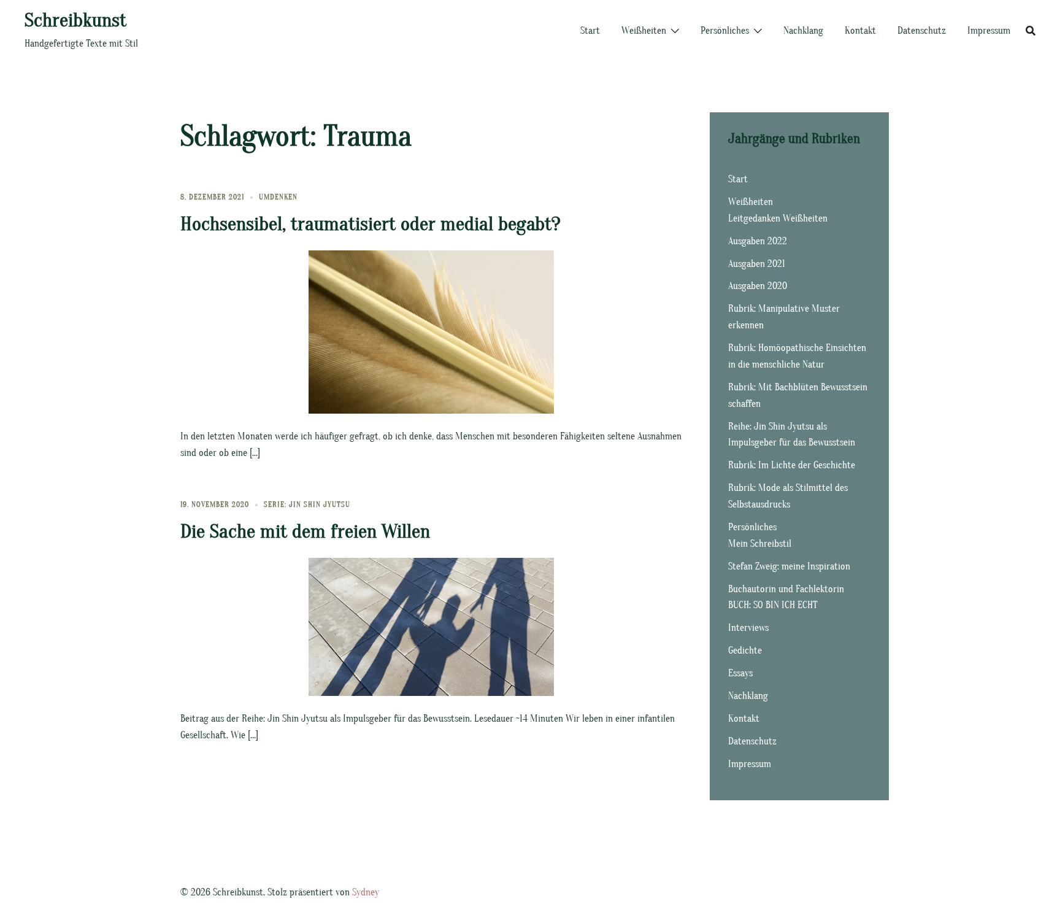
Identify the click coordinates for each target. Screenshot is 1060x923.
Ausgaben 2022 (757, 241)
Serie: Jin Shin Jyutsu (307, 504)
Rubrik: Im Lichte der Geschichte (791, 465)
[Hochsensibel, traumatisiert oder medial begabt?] (431, 331)
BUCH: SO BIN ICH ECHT (773, 605)
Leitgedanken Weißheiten (778, 218)
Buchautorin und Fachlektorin (786, 589)
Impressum (988, 30)
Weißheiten (643, 30)
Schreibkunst (75, 20)
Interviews (748, 627)
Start (590, 30)
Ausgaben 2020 (757, 286)
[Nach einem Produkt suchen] (1030, 31)
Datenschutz (921, 30)
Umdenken (278, 197)
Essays (740, 673)
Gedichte (745, 650)
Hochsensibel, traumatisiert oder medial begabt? (370, 223)
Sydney (365, 892)
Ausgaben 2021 (756, 263)
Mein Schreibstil (759, 543)
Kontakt (860, 30)
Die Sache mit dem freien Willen (305, 531)
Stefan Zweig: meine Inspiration (789, 566)
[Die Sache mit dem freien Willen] (431, 626)
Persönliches (725, 30)
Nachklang (803, 30)
